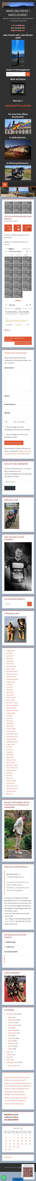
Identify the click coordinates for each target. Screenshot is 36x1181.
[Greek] (15, 28)
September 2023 (12, 742)
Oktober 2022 (11, 770)
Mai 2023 (9, 752)
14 (10, 1141)
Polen (10, 1036)
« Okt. (5, 1149)
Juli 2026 (9, 653)
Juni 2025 (9, 687)
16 (18, 1141)
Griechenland (12, 1025)
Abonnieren (10, 488)
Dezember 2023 (12, 734)
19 (30, 1141)
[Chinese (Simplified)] (15, 25)
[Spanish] (18, 30)
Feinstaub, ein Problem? (23, 343)
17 (22, 1141)
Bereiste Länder (11, 1014)
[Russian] (17, 30)
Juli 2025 (9, 684)
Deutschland (12, 1020)
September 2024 (12, 711)
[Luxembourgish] (24, 28)
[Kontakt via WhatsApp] (3, 1177)
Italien (10, 1028)
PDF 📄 (18, 228)
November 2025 (12, 674)
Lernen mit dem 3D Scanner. (14, 1104)
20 (6, 1144)
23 (18, 1144)
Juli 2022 (9, 773)
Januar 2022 (10, 783)
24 (22, 1144)
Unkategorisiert (11, 1062)
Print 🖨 (9, 228)
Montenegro (12, 1033)
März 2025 (10, 695)
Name (7, 396)
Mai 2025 (9, 690)
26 (30, 1144)
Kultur (8, 1052)
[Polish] (13, 30)
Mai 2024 (9, 721)
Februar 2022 (11, 781)
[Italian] (18, 28)
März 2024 (10, 726)
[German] (13, 28)
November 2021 (12, 788)
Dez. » (10, 1149)
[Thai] (22, 30)
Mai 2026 (9, 658)
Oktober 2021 (11, 791)
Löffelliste (9, 1055)
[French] (11, 28)
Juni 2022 (9, 775)
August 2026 (10, 651)
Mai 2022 (9, 778)
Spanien (10, 1046)
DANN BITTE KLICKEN (18, 105)
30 (18, 1147)
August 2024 (10, 713)
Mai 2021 (9, 794)
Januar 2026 (10, 669)
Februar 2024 (11, 729)
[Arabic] (13, 25)
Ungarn (10, 1049)
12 (30, 1138)
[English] (24, 25)
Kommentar (9, 368)
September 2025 (12, 679)
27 (6, 1147)
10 (22, 1138)
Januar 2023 (10, 763)
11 (26, 1138)
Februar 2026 (11, 666)
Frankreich (11, 1023)
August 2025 (10, 682)
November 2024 (12, 705)
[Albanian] (11, 25)
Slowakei (11, 1041)
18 (26, 1141)
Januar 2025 (10, 700)
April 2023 (9, 755)
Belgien (10, 1017)
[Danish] (20, 25)
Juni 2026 (9, 656)
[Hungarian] (17, 28)
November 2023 (12, 736)
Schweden (11, 1038)
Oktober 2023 (11, 739)
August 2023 (10, 744)
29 (14, 1147)
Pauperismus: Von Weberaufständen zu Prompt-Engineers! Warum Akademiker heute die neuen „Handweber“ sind (17, 1086)
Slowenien (11, 1043)
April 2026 (9, 661)
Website (7, 413)
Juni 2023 (9, 749)
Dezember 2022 (12, 765)
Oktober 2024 (11, 708)
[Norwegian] (11, 30)
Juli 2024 (9, 716)
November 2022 (12, 768)
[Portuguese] (15, 30)
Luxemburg (12, 1030)
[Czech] (18, 25)
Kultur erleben (13, 1066)
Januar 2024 (10, 731)
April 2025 (9, 692)
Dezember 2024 (12, 703)
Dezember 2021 (12, 786)
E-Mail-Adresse (10, 404)
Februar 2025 (11, 697)
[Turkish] (24, 30)
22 (14, 1144)
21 (10, 1144)
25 (26, 1144)
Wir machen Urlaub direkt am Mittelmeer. (14, 339)
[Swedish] (20, 30)
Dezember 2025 (12, 671)
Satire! (8, 1057)
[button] (16, 85)
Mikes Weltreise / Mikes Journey (18, 13)
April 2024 (9, 723)
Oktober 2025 (11, 677)
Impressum (8, 1157)
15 (14, 1141)
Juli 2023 (9, 747)
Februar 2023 (11, 760)
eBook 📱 (28, 228)
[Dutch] (22, 25)
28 (10, 1147)
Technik (9, 1060)
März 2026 (10, 664)
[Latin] (22, 28)
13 (6, 1141)
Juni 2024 (9, 718)
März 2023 (10, 757)
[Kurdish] (20, 28)
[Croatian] (17, 25)
